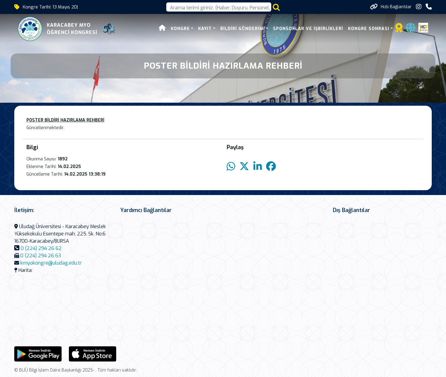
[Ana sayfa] (162, 28)
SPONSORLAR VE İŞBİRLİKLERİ (308, 29)
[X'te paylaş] (244, 166)
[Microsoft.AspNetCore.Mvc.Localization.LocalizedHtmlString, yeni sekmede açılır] (38, 353)
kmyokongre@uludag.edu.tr (51, 263)
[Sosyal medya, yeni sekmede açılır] (418, 7)
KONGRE (180, 29)
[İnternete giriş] (410, 29)
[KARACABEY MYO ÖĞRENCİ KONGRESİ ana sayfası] (30, 29)
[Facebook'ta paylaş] (271, 166)
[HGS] (423, 27)
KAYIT (205, 29)
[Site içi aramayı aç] (276, 7)
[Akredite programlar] (399, 29)
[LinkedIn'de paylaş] (257, 166)
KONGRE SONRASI (368, 29)
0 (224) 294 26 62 (41, 248)
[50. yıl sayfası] (109, 29)
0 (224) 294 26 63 (40, 255)
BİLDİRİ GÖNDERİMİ (242, 29)
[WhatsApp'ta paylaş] (231, 166)
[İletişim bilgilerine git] (429, 7)
